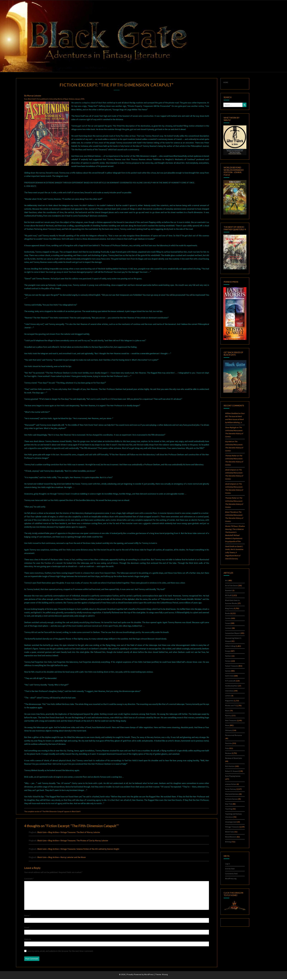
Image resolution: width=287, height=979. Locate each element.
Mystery (228, 715)
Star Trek (228, 804)
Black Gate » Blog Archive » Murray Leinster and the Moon (61, 857)
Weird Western (230, 837)
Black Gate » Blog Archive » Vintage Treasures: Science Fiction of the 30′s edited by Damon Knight (78, 849)
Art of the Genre (231, 585)
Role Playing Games (232, 776)
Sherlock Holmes (231, 794)
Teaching (228, 809)
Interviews (229, 691)
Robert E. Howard (232, 771)
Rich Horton (230, 766)
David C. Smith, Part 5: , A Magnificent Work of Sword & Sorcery (234, 552)
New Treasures (230, 720)
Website (27, 939)
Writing (228, 842)
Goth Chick (229, 676)
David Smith (229, 546)
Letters (228, 696)
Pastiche (228, 743)
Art (226, 580)
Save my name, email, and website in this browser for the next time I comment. (60, 951)
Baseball (228, 590)
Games (227, 671)
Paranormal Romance (233, 735)
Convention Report (232, 633)
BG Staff (228, 595)
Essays (227, 651)
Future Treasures (231, 666)
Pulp (227, 748)
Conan (227, 623)
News (227, 725)
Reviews (228, 753)
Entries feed (229, 868)
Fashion (228, 656)
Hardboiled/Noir (231, 686)
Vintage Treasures (232, 827)
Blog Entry (229, 608)
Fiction (227, 661)
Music (227, 710)
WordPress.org (230, 878)
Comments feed (231, 873)
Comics (228, 618)
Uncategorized (230, 822)
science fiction (230, 784)
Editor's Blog (230, 646)
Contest (228, 628)
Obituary (228, 730)
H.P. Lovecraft (230, 681)
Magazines (229, 700)
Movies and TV (230, 705)
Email (27, 927)
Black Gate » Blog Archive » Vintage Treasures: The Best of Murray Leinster (68, 832)
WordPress (149, 974)
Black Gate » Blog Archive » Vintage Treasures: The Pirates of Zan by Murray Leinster (72, 840)
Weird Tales (229, 832)
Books (227, 613)
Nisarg (165, 974)
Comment (29, 878)
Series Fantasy (230, 789)
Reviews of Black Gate (233, 758)
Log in (227, 864)
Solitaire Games (231, 799)
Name (27, 915)
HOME (225, 82)
